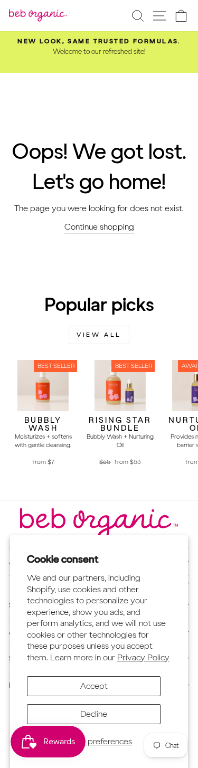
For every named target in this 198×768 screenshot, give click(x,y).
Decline (93, 713)
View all (99, 334)
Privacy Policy (143, 657)
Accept (94, 685)
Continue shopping (99, 226)
